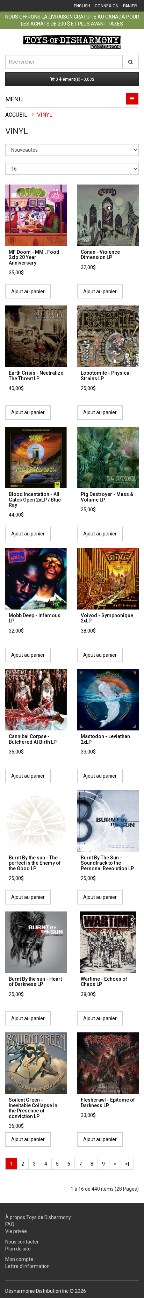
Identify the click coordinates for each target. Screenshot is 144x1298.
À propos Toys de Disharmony (38, 1217)
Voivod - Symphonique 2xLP (107, 618)
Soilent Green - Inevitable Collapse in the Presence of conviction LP (33, 1108)
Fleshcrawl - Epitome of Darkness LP (108, 1102)
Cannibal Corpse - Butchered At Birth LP (33, 739)
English (82, 5)
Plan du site (18, 1249)
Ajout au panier (28, 291)
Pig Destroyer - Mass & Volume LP (107, 496)
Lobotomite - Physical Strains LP (106, 375)
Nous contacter (22, 1242)
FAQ (9, 1224)
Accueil (16, 114)
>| (127, 1164)
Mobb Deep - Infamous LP (34, 618)
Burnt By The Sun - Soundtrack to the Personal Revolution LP (107, 863)
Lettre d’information (27, 1266)
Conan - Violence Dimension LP (100, 254)
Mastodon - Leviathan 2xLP (105, 739)
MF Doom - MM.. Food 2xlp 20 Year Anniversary (34, 257)
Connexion (106, 5)
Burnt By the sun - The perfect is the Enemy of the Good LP (35, 863)
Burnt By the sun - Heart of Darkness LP (35, 981)
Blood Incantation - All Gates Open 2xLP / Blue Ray (35, 499)
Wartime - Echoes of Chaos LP (104, 981)
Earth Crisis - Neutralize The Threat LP (36, 375)
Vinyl (44, 114)
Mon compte (19, 1259)
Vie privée (16, 1231)
